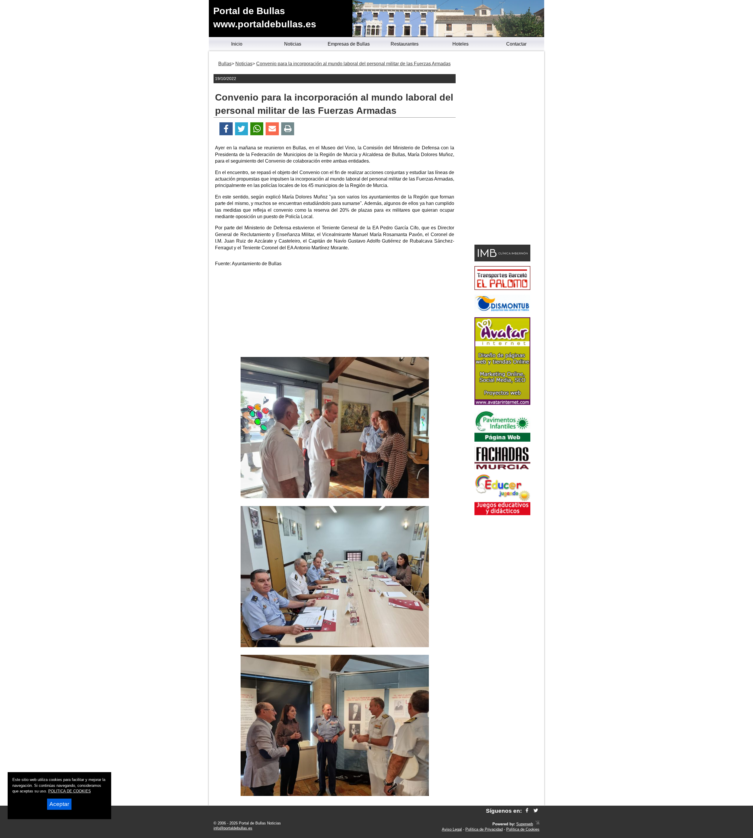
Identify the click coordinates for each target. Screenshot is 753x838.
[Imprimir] (287, 129)
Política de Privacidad (484, 829)
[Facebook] (226, 129)
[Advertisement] (335, 313)
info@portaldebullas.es (233, 828)
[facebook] (527, 811)
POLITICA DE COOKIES (69, 791)
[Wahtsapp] (257, 129)
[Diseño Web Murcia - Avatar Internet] (537, 824)
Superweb (524, 824)
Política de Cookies (522, 829)
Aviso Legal (452, 829)
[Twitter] (241, 129)
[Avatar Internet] (502, 403)
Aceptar (59, 804)
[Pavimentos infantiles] (502, 440)
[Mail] (272, 129)
